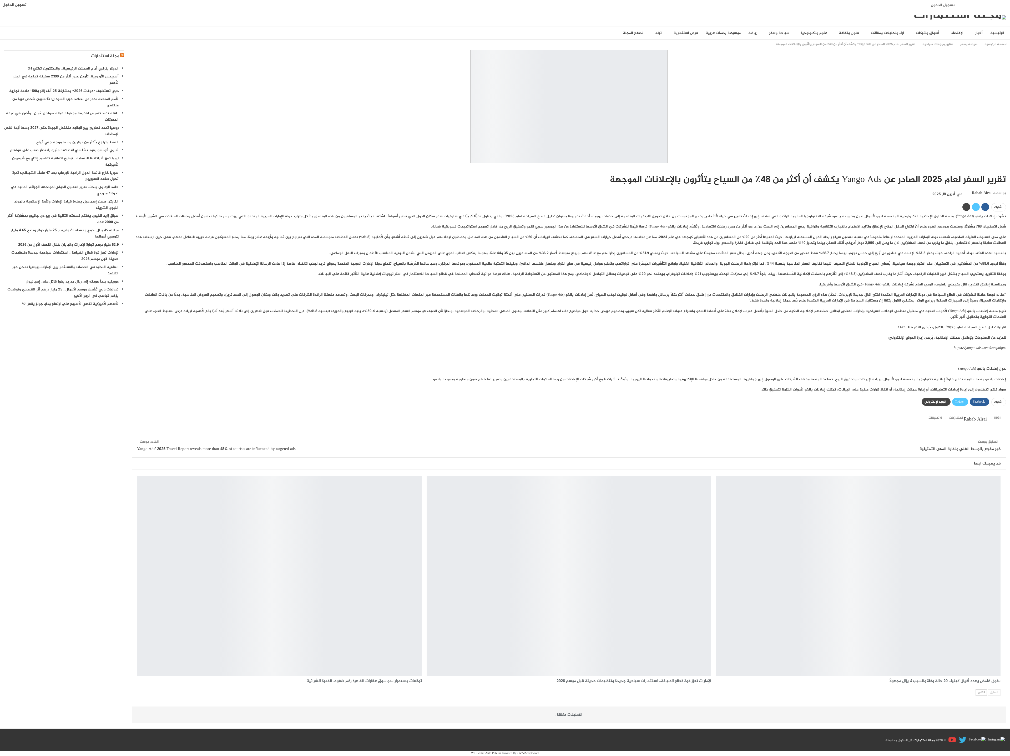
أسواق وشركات (927, 33)
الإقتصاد (957, 33)
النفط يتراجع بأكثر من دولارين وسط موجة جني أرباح (77, 142)
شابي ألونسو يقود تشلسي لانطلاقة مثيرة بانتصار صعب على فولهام (64, 150)
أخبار (979, 33)
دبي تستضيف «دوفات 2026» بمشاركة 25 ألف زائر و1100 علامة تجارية (64, 91)
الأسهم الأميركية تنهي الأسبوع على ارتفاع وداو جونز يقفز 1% (70, 304)
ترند (658, 33)
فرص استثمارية (686, 33)
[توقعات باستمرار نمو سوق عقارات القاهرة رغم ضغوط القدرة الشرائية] (279, 576)
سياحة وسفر (779, 33)
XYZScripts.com (529, 753)
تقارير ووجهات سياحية (1004, 168)
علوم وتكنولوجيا (814, 33)
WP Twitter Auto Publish (486, 753)
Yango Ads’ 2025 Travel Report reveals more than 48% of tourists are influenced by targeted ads (216, 449)
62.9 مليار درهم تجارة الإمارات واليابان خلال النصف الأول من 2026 (68, 245)
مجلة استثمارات (105, 56)
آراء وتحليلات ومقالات (887, 33)
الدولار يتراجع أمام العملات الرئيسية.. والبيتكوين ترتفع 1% (73, 69)
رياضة (752, 33)
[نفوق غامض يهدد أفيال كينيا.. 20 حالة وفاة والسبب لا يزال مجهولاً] (858, 576)
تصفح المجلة (633, 33)
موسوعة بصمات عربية (723, 33)
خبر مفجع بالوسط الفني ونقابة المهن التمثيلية (960, 449)
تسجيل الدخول (943, 5)
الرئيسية (997, 33)
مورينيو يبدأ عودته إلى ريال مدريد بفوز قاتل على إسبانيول (72, 282)
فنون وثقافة (849, 33)
